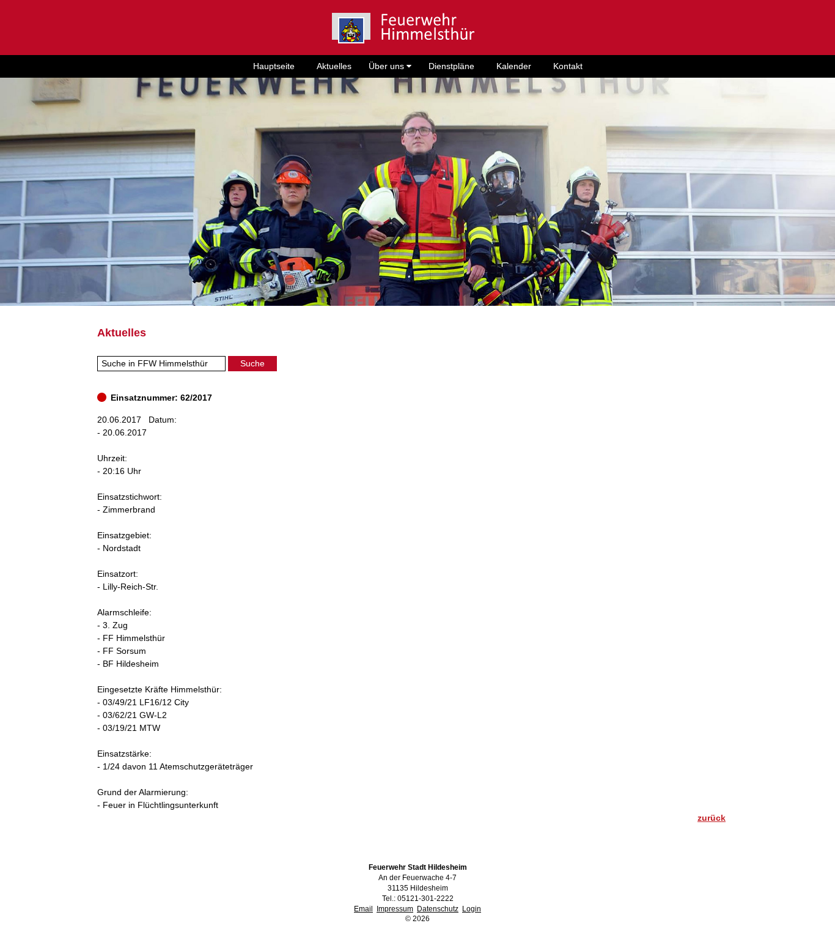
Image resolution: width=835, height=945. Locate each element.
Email (363, 909)
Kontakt (568, 66)
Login (471, 909)
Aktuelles (334, 66)
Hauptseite (274, 66)
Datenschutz (437, 909)
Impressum (395, 909)
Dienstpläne (451, 66)
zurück (711, 818)
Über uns (387, 66)
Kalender (513, 66)
